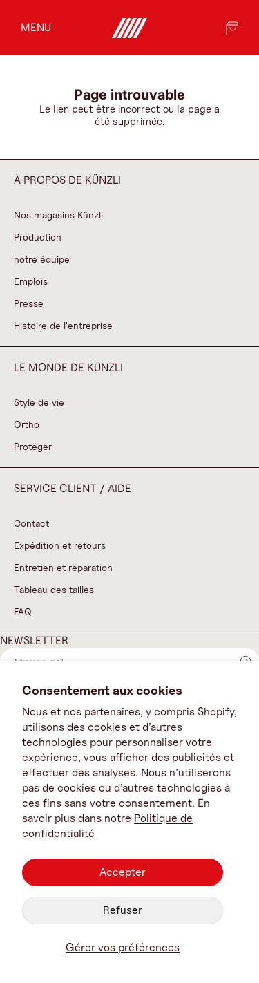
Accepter (122, 872)
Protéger (33, 446)
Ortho (26, 424)
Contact (31, 523)
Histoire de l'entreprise (63, 325)
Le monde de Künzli (68, 367)
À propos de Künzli (67, 180)
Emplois (31, 281)
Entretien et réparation (63, 567)
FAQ (23, 611)
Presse (29, 303)
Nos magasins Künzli (58, 215)
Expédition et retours (60, 545)
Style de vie (39, 402)
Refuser (122, 910)
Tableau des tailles (54, 589)
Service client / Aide (72, 488)
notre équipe (42, 259)
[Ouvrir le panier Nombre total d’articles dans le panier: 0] (231, 28)
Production (37, 237)
